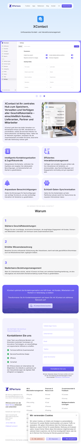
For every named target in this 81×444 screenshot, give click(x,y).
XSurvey (64, 398)
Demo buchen (67, 6)
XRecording (30, 402)
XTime (28, 398)
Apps (33, 6)
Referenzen (41, 6)
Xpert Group (10, 405)
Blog (47, 6)
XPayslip (29, 394)
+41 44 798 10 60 (10, 423)
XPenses (48, 406)
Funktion (27, 6)
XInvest (47, 394)
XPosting (48, 410)
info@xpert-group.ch (11, 426)
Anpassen (54, 439)
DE (59, 6)
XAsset (47, 398)
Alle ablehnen (38, 439)
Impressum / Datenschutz (62, 377)
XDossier (29, 410)
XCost (47, 402)
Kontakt (53, 6)
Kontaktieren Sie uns (58, 369)
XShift (28, 406)
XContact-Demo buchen (42, 306)
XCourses (65, 394)
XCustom (65, 408)
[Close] (76, 415)
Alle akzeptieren (71, 439)
